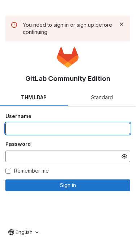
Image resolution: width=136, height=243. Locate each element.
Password (18, 144)
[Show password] (124, 156)
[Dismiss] (121, 24)
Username (18, 116)
